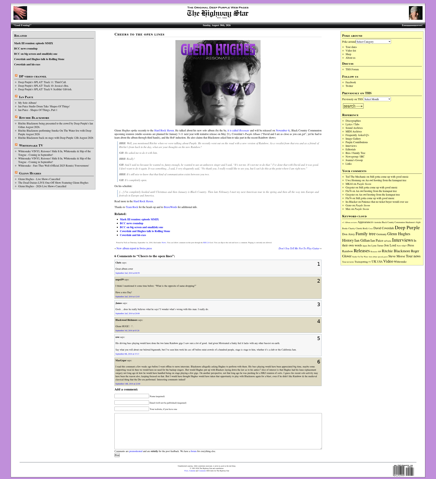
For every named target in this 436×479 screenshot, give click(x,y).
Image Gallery (353, 138)
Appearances (365, 222)
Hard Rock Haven (164, 130)
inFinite (387, 240)
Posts (186, 470)
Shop (348, 54)
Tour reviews (348, 261)
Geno (349, 205)
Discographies (353, 120)
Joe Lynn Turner (376, 245)
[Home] (218, 18)
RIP (379, 251)
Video (388, 261)
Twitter (349, 86)
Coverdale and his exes (27, 64)
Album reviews (351, 222)
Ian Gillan (362, 240)
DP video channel (33, 76)
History (348, 240)
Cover (370, 228)
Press (411, 245)
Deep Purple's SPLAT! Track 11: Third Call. (42, 82)
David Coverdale (383, 228)
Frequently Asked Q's (357, 135)
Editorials (351, 149)
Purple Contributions (357, 142)
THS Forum (352, 69)
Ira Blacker (351, 201)
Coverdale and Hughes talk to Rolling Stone (39, 59)
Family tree (366, 233)
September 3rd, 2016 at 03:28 (127, 330)
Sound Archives (354, 128)
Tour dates (351, 47)
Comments (202, 470)
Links (349, 163)
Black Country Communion (393, 222)
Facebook (351, 82)
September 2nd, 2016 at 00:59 (127, 272)
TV (369, 262)
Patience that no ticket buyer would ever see (385, 201)
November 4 (282, 130)
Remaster (374, 251)
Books (345, 228)
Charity (351, 228)
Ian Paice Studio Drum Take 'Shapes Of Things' (44, 106)
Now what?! (402, 245)
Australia (377, 222)
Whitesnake (400, 261)
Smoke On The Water (360, 256)
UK (374, 261)
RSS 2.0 (206, 242)
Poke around (349, 41)
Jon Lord (390, 245)
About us (350, 57)
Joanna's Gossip (354, 160)
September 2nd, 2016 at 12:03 (127, 296)
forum (194, 451)
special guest (383, 256)
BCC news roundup (25, 48)
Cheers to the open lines (139, 34)
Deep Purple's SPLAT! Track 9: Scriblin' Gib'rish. (45, 89)
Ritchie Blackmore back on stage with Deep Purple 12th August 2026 (55, 137)
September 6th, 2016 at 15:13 (127, 353)
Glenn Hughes (30, 173)
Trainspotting (361, 261)
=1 (343, 222)
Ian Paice (26, 97)
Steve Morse (396, 256)
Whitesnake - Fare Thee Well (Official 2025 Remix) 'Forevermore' (53, 165)
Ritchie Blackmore (34, 117)
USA (380, 261)
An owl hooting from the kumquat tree (385, 180)
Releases (362, 250)
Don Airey (348, 234)
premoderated (135, 451)
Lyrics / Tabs (352, 124)
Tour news (413, 256)
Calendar (192, 470)
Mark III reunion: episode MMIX (33, 43)
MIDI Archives (354, 131)
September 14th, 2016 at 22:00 (127, 383)
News (164, 242)
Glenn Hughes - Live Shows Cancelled (39, 179)
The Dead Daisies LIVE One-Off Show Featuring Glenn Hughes (53, 182)
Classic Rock (362, 228)
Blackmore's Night (413, 222)
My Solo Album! (27, 102)
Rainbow (347, 251)
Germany (381, 234)
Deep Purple (407, 227)
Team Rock (132, 207)
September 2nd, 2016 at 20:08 (127, 313)
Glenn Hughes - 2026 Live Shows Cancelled (42, 186)
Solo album (373, 256)
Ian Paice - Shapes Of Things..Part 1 (37, 110)
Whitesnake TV (31, 145)
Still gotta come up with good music (389, 176)
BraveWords (170, 207)
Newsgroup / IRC (355, 156)
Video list (351, 50)
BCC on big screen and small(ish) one (35, 54)
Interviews (351, 145)
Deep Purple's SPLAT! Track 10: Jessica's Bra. (43, 85)
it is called (238, 130)
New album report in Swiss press (134, 248)
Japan (365, 245)
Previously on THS (352, 99)
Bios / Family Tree (355, 153)
